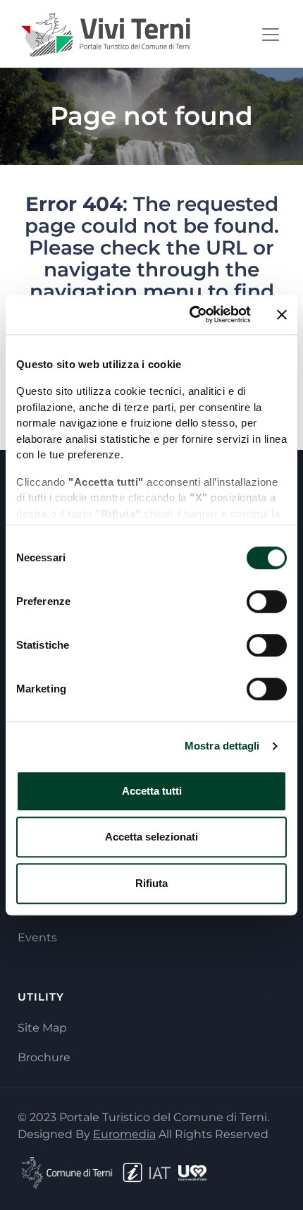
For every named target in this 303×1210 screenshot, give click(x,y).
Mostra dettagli (222, 746)
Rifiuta (151, 883)
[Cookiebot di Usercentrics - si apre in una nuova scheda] (190, 314)
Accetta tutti (152, 791)
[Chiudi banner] (282, 314)
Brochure (44, 1057)
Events (37, 937)
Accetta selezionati (151, 837)
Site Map (42, 1027)
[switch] (267, 601)
